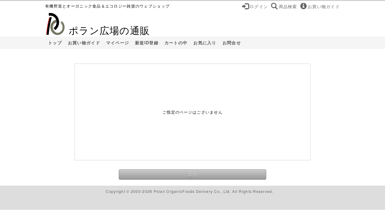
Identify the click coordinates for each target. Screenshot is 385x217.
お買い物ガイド (84, 43)
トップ (55, 43)
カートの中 (176, 43)
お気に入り (204, 43)
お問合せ (232, 43)
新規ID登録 (147, 43)
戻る (192, 174)
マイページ (117, 43)
